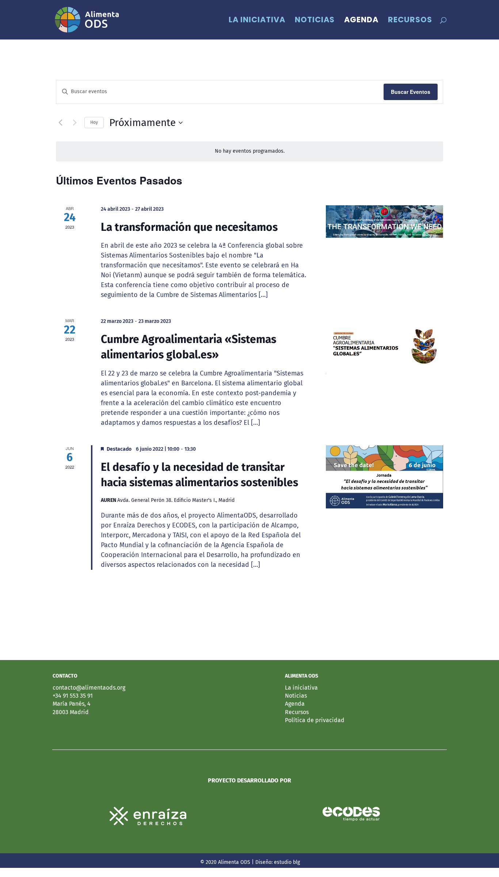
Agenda (361, 21)
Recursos (410, 21)
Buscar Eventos (410, 91)
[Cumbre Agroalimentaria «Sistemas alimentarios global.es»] (384, 345)
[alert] (249, 151)
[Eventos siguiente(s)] (74, 122)
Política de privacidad (314, 720)
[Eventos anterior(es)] (60, 122)
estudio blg (287, 862)
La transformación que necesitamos (189, 227)
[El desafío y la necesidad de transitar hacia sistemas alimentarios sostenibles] (384, 476)
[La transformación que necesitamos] (384, 221)
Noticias (315, 21)
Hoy (94, 122)
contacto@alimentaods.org (89, 687)
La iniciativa (257, 21)
